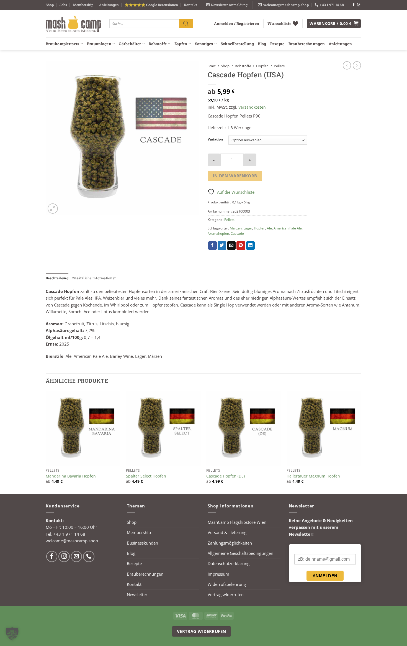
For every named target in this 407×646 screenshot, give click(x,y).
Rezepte (277, 43)
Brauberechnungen (306, 43)
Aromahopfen (218, 233)
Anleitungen (109, 4)
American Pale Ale (288, 228)
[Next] (361, 441)
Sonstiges (204, 43)
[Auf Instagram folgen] (358, 5)
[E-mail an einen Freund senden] (231, 245)
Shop (50, 4)
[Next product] (347, 65)
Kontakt (190, 4)
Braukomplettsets (62, 43)
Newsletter (137, 594)
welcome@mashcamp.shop (72, 540)
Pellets (279, 65)
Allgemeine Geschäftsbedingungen (240, 553)
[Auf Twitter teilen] (222, 245)
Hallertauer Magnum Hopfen (313, 476)
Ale (269, 228)
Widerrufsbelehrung (227, 584)
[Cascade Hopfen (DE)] (243, 428)
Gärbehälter (130, 43)
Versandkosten (252, 107)
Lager (247, 228)
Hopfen (262, 65)
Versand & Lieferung (227, 532)
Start (212, 65)
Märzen (236, 228)
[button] (227, 5)
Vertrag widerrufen (226, 594)
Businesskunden (142, 543)
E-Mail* (300, 549)
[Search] (186, 23)
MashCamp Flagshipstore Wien (237, 522)
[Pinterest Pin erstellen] (240, 245)
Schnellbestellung (237, 43)
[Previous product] (357, 65)
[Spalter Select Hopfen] (163, 428)
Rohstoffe (158, 43)
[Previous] (46, 441)
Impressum (218, 574)
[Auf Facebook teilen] (212, 245)
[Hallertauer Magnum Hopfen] (324, 428)
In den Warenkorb (235, 175)
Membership (83, 4)
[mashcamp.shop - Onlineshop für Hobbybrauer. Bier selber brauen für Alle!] (73, 23)
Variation (215, 139)
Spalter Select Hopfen (146, 476)
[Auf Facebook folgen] (353, 5)
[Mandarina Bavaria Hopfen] (83, 428)
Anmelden (325, 575)
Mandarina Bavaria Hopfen (71, 476)
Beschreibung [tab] (57, 278)
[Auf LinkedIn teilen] (250, 245)
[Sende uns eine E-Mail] (76, 556)
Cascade (237, 233)
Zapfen (180, 43)
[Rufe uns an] (88, 556)
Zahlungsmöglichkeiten (230, 543)
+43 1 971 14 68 (69, 534)
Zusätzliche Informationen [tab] (94, 278)
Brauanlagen (99, 43)
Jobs (63, 4)
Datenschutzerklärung (228, 563)
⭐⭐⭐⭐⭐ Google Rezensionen (151, 4)
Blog (262, 43)
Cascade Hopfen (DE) (225, 476)
